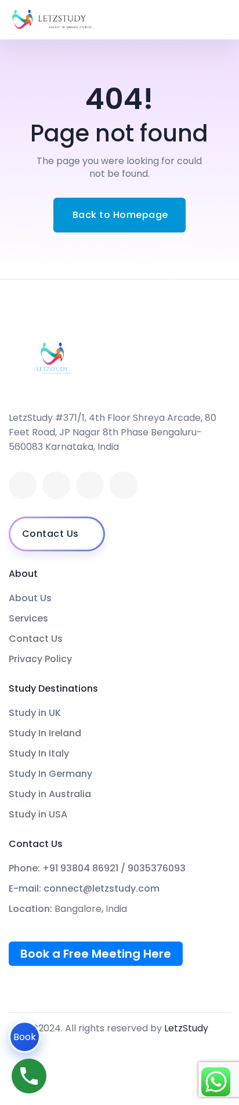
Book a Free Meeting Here (95, 954)
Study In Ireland (45, 733)
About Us (30, 598)
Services (28, 618)
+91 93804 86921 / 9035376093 (114, 868)
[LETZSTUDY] (53, 20)
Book (24, 1037)
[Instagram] (123, 485)
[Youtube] (90, 485)
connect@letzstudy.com (102, 889)
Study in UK (35, 713)
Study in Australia (50, 794)
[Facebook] (23, 485)
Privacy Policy (40, 659)
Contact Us (36, 639)
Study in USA (38, 814)
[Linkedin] (56, 485)
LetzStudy (186, 1028)
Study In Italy (39, 753)
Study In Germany (50, 774)
